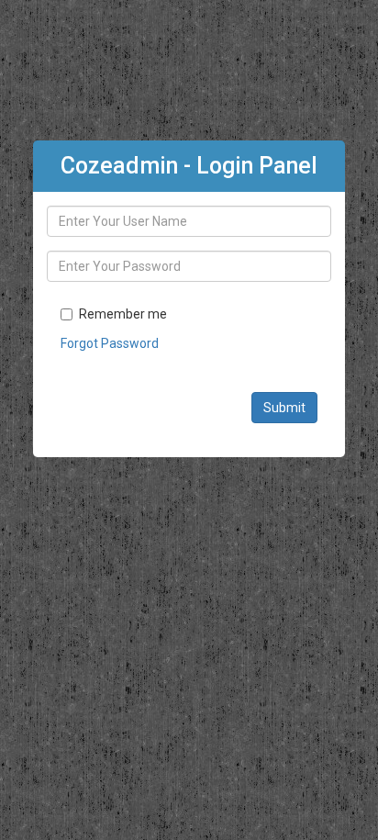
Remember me (123, 314)
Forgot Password (110, 343)
